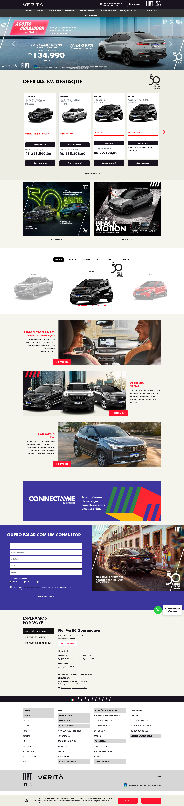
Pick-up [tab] (72, 257)
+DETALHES (56, 237)
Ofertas (28, 11)
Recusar (151, 801)
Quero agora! (40, 160)
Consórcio (99, 731)
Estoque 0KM (55, 11)
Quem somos (136, 710)
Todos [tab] (58, 257)
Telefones (136, 4)
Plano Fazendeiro (102, 726)
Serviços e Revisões (103, 746)
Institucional (91, 15)
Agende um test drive (141, 736)
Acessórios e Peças (103, 751)
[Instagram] (32, 785)
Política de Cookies (139, 731)
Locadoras (63, 756)
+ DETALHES (62, 359)
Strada (26, 726)
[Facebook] (26, 785)
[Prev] (164, 129)
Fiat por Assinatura (103, 721)
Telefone (30, 579)
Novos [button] (40, 11)
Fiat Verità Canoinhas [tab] (35, 634)
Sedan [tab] (86, 257)
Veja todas (91, 171)
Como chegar (69, 641)
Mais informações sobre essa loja (74, 685)
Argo (60, 710)
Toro (25, 731)
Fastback (27, 746)
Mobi (25, 762)
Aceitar (127, 801)
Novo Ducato (29, 756)
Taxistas (61, 751)
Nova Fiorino (29, 751)
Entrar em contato (46, 594)
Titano (26, 721)
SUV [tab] (98, 257)
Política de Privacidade (31, 585)
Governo (62, 746)
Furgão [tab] (111, 257)
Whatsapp (16, 579)
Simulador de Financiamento (107, 716)
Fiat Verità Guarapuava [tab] (35, 629)
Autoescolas (64, 736)
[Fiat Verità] (33, 4)
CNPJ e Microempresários (69, 731)
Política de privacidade (140, 726)
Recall (97, 756)
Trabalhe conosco (139, 721)
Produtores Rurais (67, 741)
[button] (14, 42)
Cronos (26, 736)
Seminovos (70, 11)
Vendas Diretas (87, 11)
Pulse (25, 741)
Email (42, 579)
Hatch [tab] (125, 257)
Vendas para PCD (108, 11)
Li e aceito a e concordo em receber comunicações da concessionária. (43, 586)
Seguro (97, 736)
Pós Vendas (152, 11)
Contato (134, 716)
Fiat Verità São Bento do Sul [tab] (38, 640)
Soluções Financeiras (130, 11)
